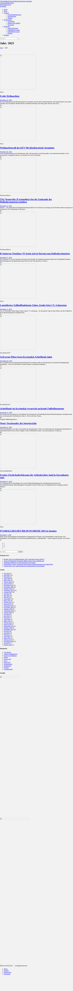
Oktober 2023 (8, 628)
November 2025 (9, 587)
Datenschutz (7, 972)
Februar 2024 (8, 623)
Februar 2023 (8, 640)
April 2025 (7, 599)
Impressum (7, 974)
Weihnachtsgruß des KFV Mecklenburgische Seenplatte (27, 148)
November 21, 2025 (6, 412)
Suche (20, 551)
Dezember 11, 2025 (6, 309)
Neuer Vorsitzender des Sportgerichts (18, 423)
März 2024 (7, 621)
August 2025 (8, 592)
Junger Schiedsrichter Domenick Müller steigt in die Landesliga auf (24, 561)
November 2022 (9, 641)
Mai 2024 (7, 617)
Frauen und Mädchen (10, 656)
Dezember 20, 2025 (6, 152)
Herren (6, 657)
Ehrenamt (7, 26)
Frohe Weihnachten (9, 96)
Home (6, 9)
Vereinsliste (11, 21)
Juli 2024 (6, 614)
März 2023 (7, 638)
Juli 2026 (6, 573)
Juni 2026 (7, 575)
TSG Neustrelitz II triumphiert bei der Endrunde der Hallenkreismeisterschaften (26, 200)
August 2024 (8, 612)
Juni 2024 (7, 616)
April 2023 (7, 636)
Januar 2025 (7, 604)
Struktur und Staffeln (14, 23)
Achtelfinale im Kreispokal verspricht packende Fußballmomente (32, 408)
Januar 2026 (7, 583)
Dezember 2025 (8, 585)
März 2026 (7, 580)
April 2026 (7, 578)
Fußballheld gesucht (14, 30)
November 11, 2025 (6, 427)
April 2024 (7, 619)
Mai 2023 (7, 634)
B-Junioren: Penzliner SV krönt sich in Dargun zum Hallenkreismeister (35, 253)
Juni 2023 (7, 633)
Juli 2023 (6, 631)
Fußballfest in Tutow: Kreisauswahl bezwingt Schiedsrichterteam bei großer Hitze (28, 564)
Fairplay (10, 33)
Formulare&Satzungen (14, 14)
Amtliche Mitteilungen (10, 654)
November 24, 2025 (6, 361)
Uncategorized (8, 669)
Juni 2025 (7, 595)
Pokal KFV (7, 662)
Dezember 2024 (8, 606)
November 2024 (9, 607)
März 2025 (7, 600)
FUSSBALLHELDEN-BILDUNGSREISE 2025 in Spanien (28, 531)
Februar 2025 (8, 602)
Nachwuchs (7, 659)
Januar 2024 (7, 624)
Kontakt (6, 35)
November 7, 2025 (5, 535)
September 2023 (9, 629)
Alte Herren (7, 652)
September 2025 (9, 590)
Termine (6, 667)
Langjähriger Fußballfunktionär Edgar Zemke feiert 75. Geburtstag (33, 305)
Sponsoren (11, 25)
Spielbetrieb (7, 666)
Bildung (10, 18)
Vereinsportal (8, 20)
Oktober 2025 (8, 589)
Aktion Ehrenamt (13, 28)
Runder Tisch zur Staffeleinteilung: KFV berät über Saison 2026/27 (24, 559)
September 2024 (9, 611)
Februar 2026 (8, 582)
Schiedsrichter (12, 16)
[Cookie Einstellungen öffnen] (14, 990)
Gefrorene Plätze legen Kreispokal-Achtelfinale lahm (26, 357)
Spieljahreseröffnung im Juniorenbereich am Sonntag (20, 562)
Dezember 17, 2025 (6, 206)
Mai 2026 (7, 577)
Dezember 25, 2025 (6, 100)
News (5, 11)
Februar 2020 (8, 645)
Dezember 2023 (8, 626)
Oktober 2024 (8, 609)
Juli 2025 (6, 594)
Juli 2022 (6, 643)
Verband (6, 13)
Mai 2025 (7, 597)
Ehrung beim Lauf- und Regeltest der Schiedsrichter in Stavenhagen (24, 566)
